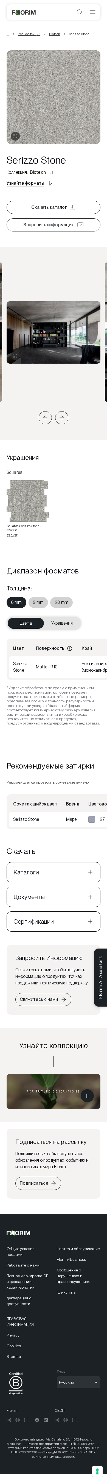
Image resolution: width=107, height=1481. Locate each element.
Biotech (54, 34)
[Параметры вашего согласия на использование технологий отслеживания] (97, 1471)
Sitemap (14, 1356)
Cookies (14, 1346)
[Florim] (24, 12)
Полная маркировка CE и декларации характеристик (27, 1281)
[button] (45, 417)
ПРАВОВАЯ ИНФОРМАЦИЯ (20, 1322)
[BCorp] (16, 1395)
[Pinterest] (17, 1420)
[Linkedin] (46, 1420)
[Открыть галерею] (15, 136)
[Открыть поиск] (79, 12)
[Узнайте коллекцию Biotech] (53, 1091)
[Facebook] (37, 1420)
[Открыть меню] (92, 12)
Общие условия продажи (20, 1252)
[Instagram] (9, 1420)
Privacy (13, 1335)
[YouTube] (27, 1420)
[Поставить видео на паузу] (87, 1095)
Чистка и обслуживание (78, 1249)
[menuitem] (16, 602)
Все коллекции (29, 34)
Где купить (66, 1292)
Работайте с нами (23, 1265)
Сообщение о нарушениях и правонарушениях (73, 1276)
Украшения (62, 623)
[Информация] (69, 648)
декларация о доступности (19, 1301)
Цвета (26, 623)
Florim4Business (71, 1259)
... (8, 34)
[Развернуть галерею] (15, 355)
